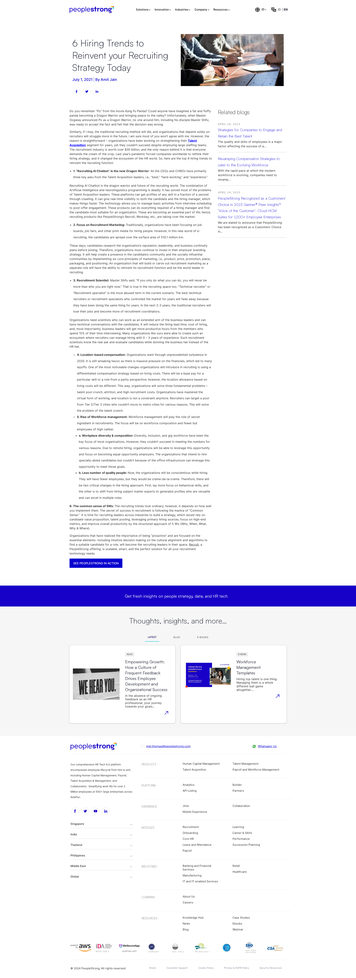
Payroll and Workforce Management (256, 769)
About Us (189, 896)
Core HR (188, 839)
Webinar (238, 929)
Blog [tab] (176, 637)
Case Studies (241, 917)
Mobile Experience (195, 812)
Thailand (76, 845)
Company (201, 9)
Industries (181, 9)
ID (263, 9)
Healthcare (240, 871)
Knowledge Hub (193, 917)
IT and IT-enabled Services (200, 881)
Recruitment (191, 827)
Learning (238, 827)
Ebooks (237, 923)
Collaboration (241, 806)
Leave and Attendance (197, 844)
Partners (238, 790)
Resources (220, 9)
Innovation (162, 9)
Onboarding (190, 833)
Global (74, 876)
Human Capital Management (201, 763)
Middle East (78, 866)
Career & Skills (242, 833)
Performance (241, 839)
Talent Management (245, 763)
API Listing (190, 790)
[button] (101, 823)
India (73, 834)
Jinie (186, 806)
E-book (242, 654)
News (186, 923)
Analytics (189, 785)
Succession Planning (246, 844)
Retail (236, 866)
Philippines (77, 855)
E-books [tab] (202, 637)
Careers (188, 902)
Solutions (142, 9)
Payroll (187, 850)
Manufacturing (192, 875)
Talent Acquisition (194, 769)
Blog (129, 654)
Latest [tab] (152, 637)
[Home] (92, 9)
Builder (237, 785)
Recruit (194, 544)
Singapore (77, 824)
